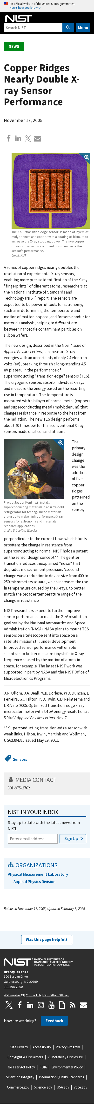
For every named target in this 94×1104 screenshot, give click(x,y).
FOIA (43, 1067)
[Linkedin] (18, 138)
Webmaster (12, 995)
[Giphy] (62, 1005)
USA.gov (63, 1087)
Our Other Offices (56, 995)
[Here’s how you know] (47, 6)
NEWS (14, 46)
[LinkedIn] (30, 1005)
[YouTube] (51, 1005)
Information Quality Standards (61, 1077)
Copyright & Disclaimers (25, 1057)
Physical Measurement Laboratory (38, 874)
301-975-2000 (13, 986)
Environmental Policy (67, 1067)
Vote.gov (80, 1087)
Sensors (20, 759)
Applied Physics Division (34, 881)
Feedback (54, 1020)
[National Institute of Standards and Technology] (38, 962)
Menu (83, 27)
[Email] (37, 138)
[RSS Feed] (72, 1005)
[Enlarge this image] (51, 191)
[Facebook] (8, 138)
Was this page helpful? (46, 939)
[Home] (18, 18)
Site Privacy (19, 1047)
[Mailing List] (83, 1005)
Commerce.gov (18, 1087)
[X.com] (28, 138)
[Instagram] (41, 1005)
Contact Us (33, 995)
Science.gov (43, 1087)
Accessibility (42, 1047)
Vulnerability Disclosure (65, 1057)
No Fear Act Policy (21, 1067)
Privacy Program (68, 1047)
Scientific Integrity (20, 1077)
